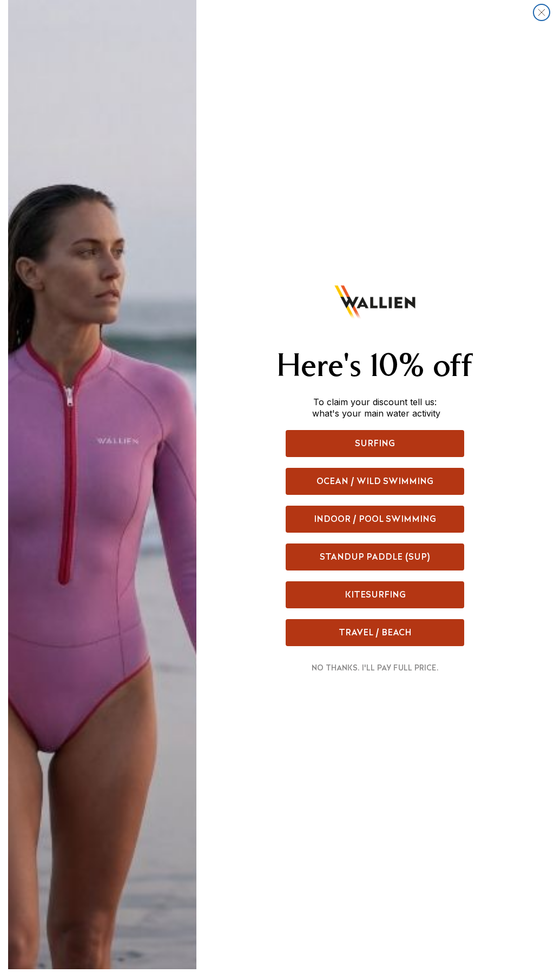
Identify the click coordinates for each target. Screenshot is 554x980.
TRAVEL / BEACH (375, 632)
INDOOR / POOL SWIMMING (375, 519)
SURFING (375, 443)
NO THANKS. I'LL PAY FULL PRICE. (375, 667)
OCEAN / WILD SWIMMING (374, 481)
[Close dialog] (541, 12)
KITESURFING (375, 594)
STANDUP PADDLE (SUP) (375, 557)
